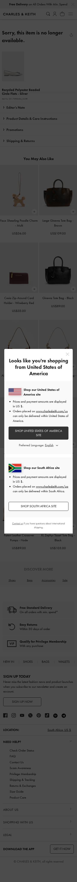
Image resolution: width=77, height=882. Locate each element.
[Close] (67, 354)
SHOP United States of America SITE (38, 433)
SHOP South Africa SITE (38, 506)
